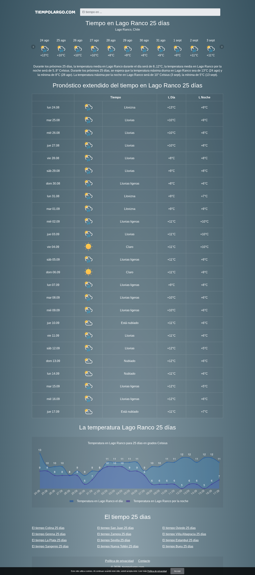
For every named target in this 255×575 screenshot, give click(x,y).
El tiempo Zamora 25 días (114, 534)
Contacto (144, 561)
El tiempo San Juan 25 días (115, 528)
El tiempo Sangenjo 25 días (50, 546)
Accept (177, 571)
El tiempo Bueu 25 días (177, 546)
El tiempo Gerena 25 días (49, 534)
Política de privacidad (119, 561)
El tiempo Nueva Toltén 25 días (118, 546)
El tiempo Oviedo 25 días (179, 528)
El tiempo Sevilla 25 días (113, 540)
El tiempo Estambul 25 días (180, 540)
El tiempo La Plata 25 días (49, 540)
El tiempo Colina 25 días (48, 528)
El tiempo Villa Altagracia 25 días (184, 534)
